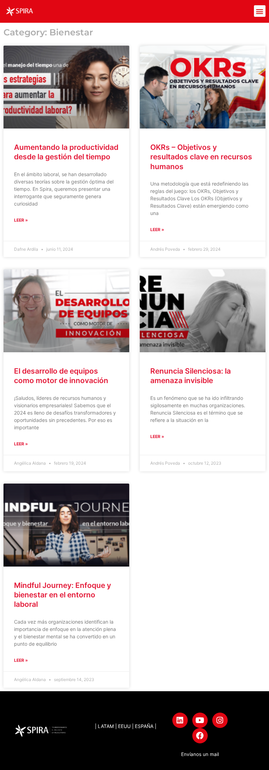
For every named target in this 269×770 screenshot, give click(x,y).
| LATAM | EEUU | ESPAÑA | (125, 726)
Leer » (21, 220)
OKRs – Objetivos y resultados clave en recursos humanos (201, 157)
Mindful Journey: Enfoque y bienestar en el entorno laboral (62, 595)
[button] (259, 11)
